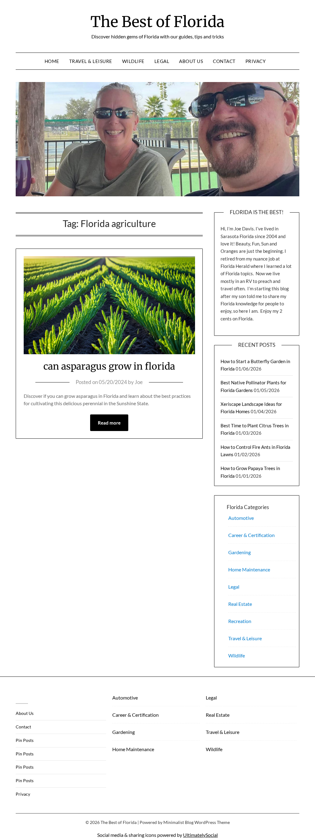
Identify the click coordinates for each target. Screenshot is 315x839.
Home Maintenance (249, 569)
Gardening (239, 552)
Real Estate (240, 604)
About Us (191, 61)
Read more (109, 422)
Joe (139, 382)
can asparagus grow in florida (109, 366)
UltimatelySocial (200, 835)
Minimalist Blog (178, 822)
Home (52, 61)
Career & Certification (251, 535)
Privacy (255, 61)
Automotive (241, 518)
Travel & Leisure (90, 61)
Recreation (239, 621)
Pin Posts (25, 740)
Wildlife (133, 61)
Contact (224, 61)
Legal (161, 61)
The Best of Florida (157, 22)
